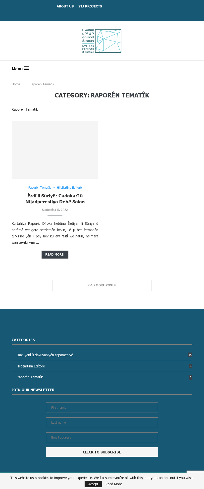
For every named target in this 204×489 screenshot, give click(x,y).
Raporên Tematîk (104, 377)
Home (16, 84)
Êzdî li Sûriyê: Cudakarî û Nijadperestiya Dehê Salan (55, 198)
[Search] (189, 68)
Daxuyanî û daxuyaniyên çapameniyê (104, 355)
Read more (54, 254)
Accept (93, 484)
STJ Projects (90, 6)
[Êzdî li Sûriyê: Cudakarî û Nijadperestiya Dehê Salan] (55, 150)
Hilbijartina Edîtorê (104, 366)
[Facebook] (95, 14)
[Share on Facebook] (49, 265)
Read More (113, 484)
